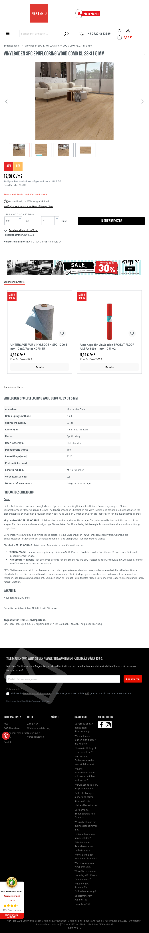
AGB (87, 693)
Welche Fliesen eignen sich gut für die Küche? (85, 739)
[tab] (14, 387)
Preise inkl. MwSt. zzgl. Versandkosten (25, 194)
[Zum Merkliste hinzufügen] (62, 333)
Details (39, 367)
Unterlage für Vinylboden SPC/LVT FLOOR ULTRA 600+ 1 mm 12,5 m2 (107, 346)
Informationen (12, 717)
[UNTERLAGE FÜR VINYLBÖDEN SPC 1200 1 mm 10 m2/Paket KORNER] (39, 322)
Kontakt (8, 741)
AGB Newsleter (12, 728)
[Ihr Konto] (128, 30)
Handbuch (80, 717)
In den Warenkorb (111, 221)
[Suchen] (66, 34)
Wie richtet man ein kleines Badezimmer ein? (85, 825)
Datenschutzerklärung (16, 732)
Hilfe (30, 717)
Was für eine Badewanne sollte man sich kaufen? (84, 760)
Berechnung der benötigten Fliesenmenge (83, 727)
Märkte (55, 717)
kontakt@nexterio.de (47, 924)
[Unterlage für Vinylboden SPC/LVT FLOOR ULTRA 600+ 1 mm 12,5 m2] (109, 322)
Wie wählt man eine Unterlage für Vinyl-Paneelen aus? (85, 875)
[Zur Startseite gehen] (39, 13)
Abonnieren (133, 679)
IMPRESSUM (74, 928)
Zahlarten (32, 723)
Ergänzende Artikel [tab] (14, 281)
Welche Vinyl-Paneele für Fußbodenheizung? (85, 887)
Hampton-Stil (82, 904)
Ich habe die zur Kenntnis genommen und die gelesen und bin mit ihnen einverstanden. (71, 693)
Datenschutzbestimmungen (37, 693)
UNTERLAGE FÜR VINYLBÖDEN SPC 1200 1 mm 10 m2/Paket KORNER (38, 346)
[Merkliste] (119, 30)
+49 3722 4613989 (75, 924)
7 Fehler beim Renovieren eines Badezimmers (84, 846)
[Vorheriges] (6, 101)
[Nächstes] (142, 101)
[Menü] (8, 33)
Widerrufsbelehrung (38, 728)
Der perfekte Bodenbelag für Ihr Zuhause (84, 813)
